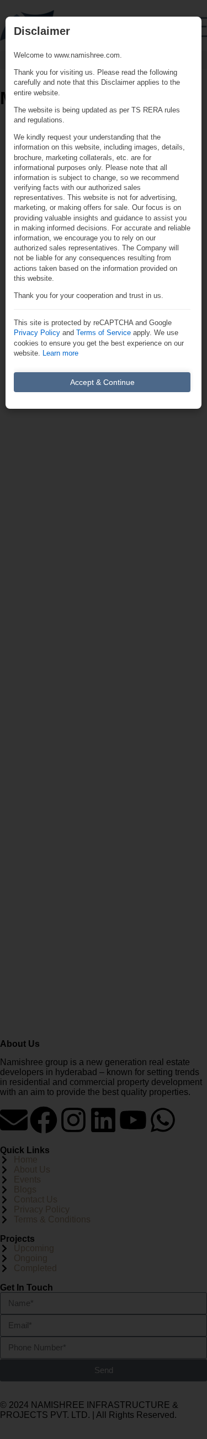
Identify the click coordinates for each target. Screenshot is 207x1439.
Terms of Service (103, 332)
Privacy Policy (37, 332)
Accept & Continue (102, 382)
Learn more (60, 353)
